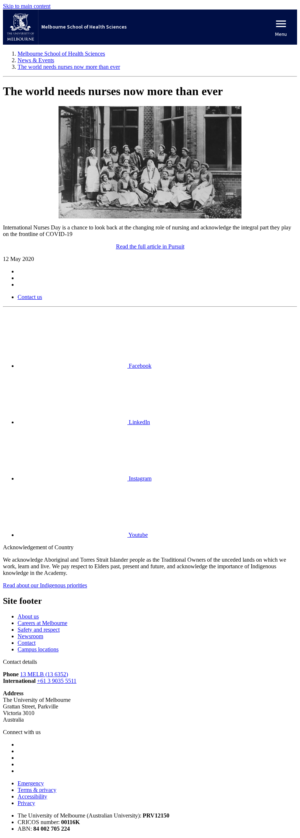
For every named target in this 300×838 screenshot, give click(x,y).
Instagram (139, 478)
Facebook (139, 366)
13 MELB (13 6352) (44, 674)
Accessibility (32, 796)
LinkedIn (138, 422)
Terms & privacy (37, 790)
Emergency (31, 783)
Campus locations (38, 649)
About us (28, 616)
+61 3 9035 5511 (56, 681)
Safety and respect (39, 629)
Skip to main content (26, 6)
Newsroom (30, 636)
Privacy (26, 803)
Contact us (30, 297)
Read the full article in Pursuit (150, 246)
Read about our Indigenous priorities (45, 585)
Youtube (137, 535)
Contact (26, 643)
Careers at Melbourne (42, 623)
